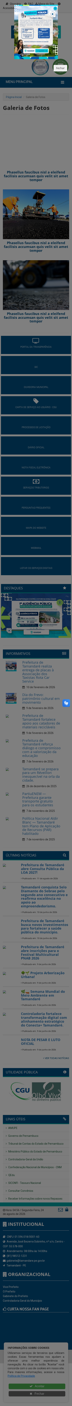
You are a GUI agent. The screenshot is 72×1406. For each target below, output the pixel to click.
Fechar (60, 68)
